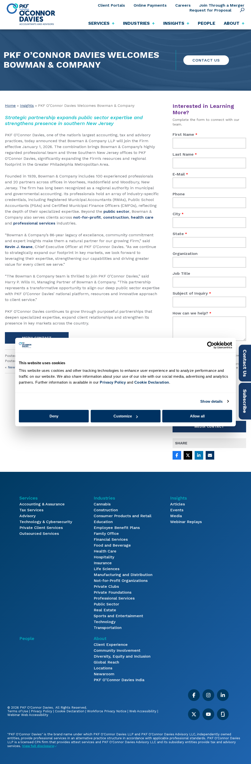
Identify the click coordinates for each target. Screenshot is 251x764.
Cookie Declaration (69, 711)
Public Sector (106, 604)
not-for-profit (87, 217)
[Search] (242, 10)
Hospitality (104, 557)
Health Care (105, 551)
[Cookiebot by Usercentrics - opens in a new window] (210, 345)
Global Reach (106, 662)
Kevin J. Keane (19, 246)
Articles (177, 504)
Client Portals (111, 5)
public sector (116, 211)
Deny (54, 416)
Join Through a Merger (221, 5)
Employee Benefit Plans (117, 527)
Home (10, 105)
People (206, 23)
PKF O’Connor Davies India (119, 679)
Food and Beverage (112, 545)
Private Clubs (106, 586)
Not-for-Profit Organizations (121, 580)
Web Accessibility (142, 711)
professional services (34, 223)
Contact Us (206, 60)
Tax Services (31, 510)
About (100, 638)
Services (28, 498)
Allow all (197, 416)
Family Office (106, 533)
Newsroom (104, 674)
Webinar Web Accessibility (27, 715)
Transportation (108, 627)
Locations (103, 668)
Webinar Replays (186, 521)
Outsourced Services (39, 533)
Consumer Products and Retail (122, 516)
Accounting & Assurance (42, 504)
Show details (211, 401)
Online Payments (150, 5)
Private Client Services (41, 527)
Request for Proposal (210, 10)
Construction (106, 510)
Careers (183, 5)
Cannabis (102, 504)
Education (103, 521)
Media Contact (209, 426)
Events (176, 510)
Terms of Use (17, 711)
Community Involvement (117, 650)
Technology (104, 621)
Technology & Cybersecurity (45, 521)
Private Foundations (112, 592)
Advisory (27, 516)
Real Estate (105, 610)
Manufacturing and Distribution (123, 574)
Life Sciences (106, 568)
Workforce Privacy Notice (106, 711)
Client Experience (111, 644)
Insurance (103, 563)
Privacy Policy (41, 711)
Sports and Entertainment (118, 616)
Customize (122, 416)
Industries (104, 498)
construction (116, 217)
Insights (27, 105)
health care (142, 217)
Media (176, 516)
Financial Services (111, 539)
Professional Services (114, 598)
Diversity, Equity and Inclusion (122, 656)
